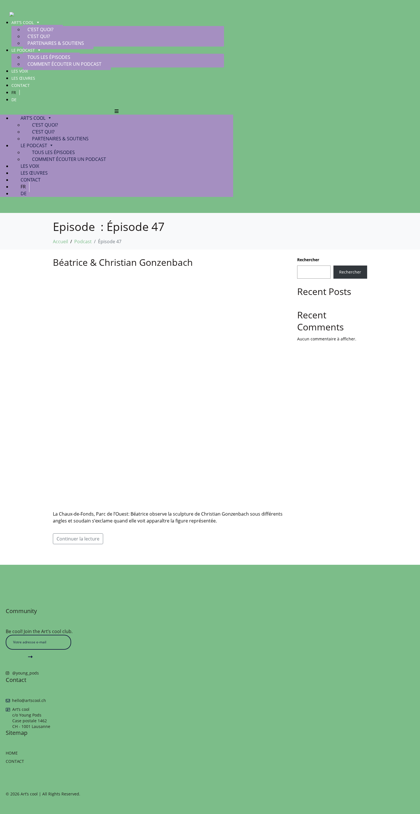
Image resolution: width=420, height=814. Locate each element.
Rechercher (308, 259)
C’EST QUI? (38, 36)
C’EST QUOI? (40, 29)
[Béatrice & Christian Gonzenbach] (169, 389)
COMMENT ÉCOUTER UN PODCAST (64, 64)
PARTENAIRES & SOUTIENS (55, 43)
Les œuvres (23, 78)
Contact (20, 85)
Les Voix (19, 71)
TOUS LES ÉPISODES (48, 57)
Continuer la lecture (78, 539)
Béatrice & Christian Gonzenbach (123, 262)
